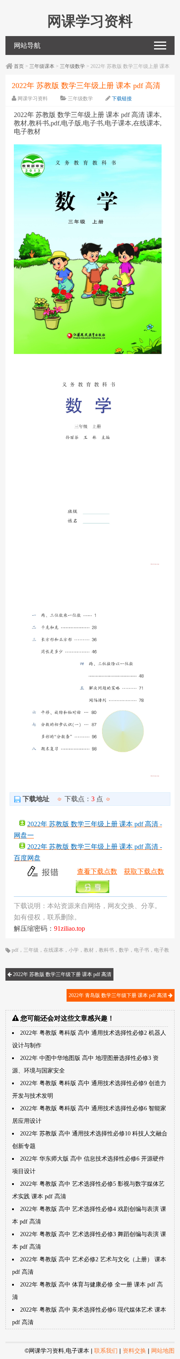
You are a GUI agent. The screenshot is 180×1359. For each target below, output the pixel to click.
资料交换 (134, 1350)
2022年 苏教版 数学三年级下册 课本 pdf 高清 (61, 974)
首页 (19, 66)
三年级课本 (41, 66)
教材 (89, 950)
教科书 (106, 950)
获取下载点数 (144, 871)
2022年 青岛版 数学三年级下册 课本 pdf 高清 (118, 995)
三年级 (31, 950)
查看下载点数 (97, 871)
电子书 (141, 950)
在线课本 (54, 950)
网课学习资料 (33, 99)
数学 (124, 950)
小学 (74, 950)
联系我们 (106, 1350)
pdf (15, 950)
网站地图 (163, 1350)
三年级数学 (72, 66)
